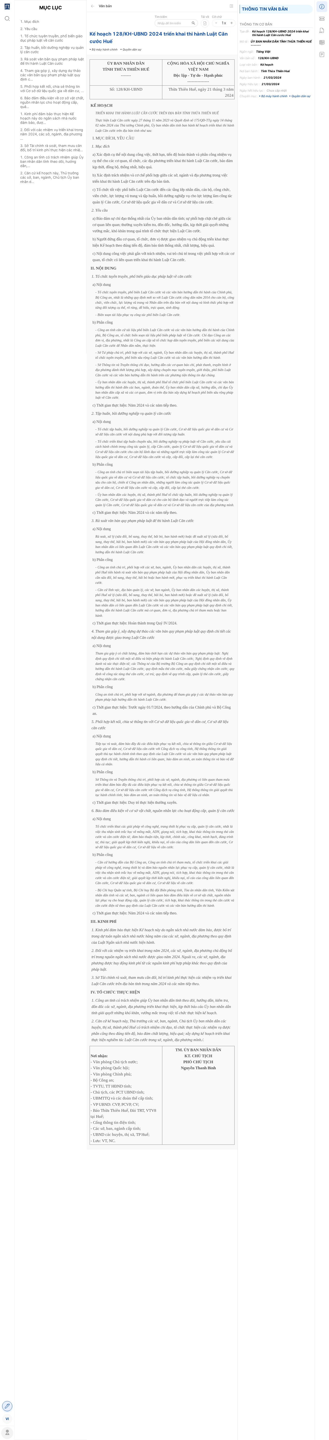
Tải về (205, 17)
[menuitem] (7, 6)
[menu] (7, 712)
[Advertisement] (50, 272)
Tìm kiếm (161, 17)
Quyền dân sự (300, 96)
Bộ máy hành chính (274, 96)
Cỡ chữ (217, 17)
